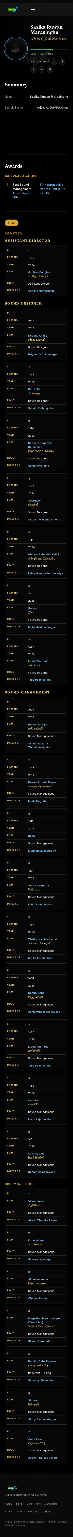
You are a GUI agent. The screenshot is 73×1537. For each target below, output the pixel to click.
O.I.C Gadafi (36, 1153)
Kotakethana (36, 1240)
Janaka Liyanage (39, 1259)
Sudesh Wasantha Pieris (44, 519)
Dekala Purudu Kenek (42, 782)
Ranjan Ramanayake (41, 1171)
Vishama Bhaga (38, 885)
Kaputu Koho (36, 992)
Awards (33, 1511)
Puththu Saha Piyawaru (43, 1361)
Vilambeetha (36, 1201)
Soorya (33, 608)
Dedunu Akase (37, 335)
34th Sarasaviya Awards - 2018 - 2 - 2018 (52, 189)
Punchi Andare (37, 724)
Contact (47, 1511)
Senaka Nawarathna (41, 290)
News (20, 1511)
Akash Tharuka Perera (43, 1220)
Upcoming (51, 1503)
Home (8, 1503)
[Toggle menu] (33, 9)
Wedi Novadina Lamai (42, 939)
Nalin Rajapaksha (39, 1119)
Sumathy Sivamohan (41, 1380)
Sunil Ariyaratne (38, 465)
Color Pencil (36, 1439)
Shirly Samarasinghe (42, 1419)
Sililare (33, 1400)
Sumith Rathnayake (41, 408)
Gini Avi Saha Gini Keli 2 (43, 554)
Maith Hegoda (37, 801)
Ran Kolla (34, 389)
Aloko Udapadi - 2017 (23, 195)
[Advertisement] (36, 137)
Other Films (34, 1503)
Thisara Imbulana (39, 679)
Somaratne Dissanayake (44, 1011)
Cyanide (33, 1100)
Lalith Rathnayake (40, 904)
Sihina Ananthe (38, 1279)
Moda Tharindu (38, 661)
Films (11, 223)
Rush (31, 835)
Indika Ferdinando (40, 958)
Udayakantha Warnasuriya (45, 573)
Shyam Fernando (39, 1341)
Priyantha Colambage (42, 354)
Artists (9, 1511)
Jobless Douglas (39, 272)
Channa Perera (38, 1298)
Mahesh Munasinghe (42, 627)
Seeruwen (34, 500)
